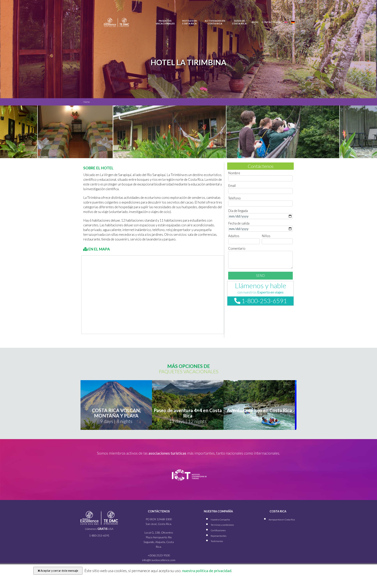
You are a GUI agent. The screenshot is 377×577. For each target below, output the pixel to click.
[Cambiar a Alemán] (293, 22)
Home (86, 101)
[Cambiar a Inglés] (286, 22)
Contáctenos (271, 22)
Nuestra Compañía (220, 519)
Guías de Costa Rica (239, 22)
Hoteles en (189, 22)
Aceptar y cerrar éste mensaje (59, 570)
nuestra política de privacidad (206, 570)
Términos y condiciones (222, 524)
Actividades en (215, 22)
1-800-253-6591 (263, 301)
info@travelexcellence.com (158, 560)
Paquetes (165, 22)
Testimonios (217, 541)
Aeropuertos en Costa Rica (282, 519)
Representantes (218, 535)
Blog (255, 22)
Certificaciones (218, 530)
